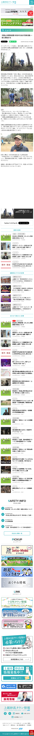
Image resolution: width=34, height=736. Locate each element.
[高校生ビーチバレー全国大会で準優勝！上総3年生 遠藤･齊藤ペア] (6, 333)
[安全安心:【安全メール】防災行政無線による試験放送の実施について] (6, 479)
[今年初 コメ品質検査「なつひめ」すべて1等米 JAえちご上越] (6, 470)
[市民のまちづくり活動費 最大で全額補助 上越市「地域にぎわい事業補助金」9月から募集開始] (6, 343)
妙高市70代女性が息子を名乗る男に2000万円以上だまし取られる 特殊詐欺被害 (22, 353)
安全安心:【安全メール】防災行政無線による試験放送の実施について (22, 479)
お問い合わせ (27, 713)
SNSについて (6, 725)
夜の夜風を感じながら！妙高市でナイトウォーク (22, 431)
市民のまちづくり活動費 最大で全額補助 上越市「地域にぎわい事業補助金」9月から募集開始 (22, 343)
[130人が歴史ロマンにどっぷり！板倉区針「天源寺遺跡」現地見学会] (6, 401)
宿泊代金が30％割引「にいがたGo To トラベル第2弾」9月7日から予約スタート (22, 460)
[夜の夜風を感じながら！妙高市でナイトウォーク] (6, 431)
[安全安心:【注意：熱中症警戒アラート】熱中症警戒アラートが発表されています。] (6, 440)
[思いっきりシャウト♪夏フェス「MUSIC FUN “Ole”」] (6, 362)
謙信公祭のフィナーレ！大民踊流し (22, 489)
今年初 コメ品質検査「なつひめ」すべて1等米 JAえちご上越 (22, 469)
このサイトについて (7, 723)
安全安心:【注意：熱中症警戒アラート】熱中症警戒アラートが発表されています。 (22, 440)
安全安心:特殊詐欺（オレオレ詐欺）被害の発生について (22, 324)
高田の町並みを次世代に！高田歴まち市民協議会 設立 (22, 411)
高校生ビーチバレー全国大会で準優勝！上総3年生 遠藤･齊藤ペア (22, 333)
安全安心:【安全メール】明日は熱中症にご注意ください (22, 450)
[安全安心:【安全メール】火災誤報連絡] (6, 421)
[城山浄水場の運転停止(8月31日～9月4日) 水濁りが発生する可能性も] (6, 372)
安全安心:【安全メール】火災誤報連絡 (22, 421)
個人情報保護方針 (21, 725)
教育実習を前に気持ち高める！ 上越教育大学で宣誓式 (22, 382)
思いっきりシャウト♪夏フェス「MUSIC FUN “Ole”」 (21, 362)
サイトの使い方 (17, 723)
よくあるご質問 (26, 723)
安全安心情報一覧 (17, 533)
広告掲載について (18, 717)
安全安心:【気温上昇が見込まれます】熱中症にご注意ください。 (22, 392)
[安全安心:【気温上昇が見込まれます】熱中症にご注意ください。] (6, 392)
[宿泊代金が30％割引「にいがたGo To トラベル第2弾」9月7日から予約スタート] (6, 460)
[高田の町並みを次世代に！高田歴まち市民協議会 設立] (6, 411)
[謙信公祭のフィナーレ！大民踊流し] (6, 489)
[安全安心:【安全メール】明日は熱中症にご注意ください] (6, 450)
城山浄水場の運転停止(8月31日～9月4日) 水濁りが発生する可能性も (22, 372)
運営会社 (13, 725)
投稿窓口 (17, 713)
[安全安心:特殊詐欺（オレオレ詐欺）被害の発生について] (6, 324)
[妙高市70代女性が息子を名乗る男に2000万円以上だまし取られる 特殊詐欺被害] (6, 353)
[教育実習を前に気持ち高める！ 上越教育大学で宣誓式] (6, 382)
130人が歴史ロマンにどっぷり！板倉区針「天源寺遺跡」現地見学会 (22, 401)
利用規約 (29, 725)
